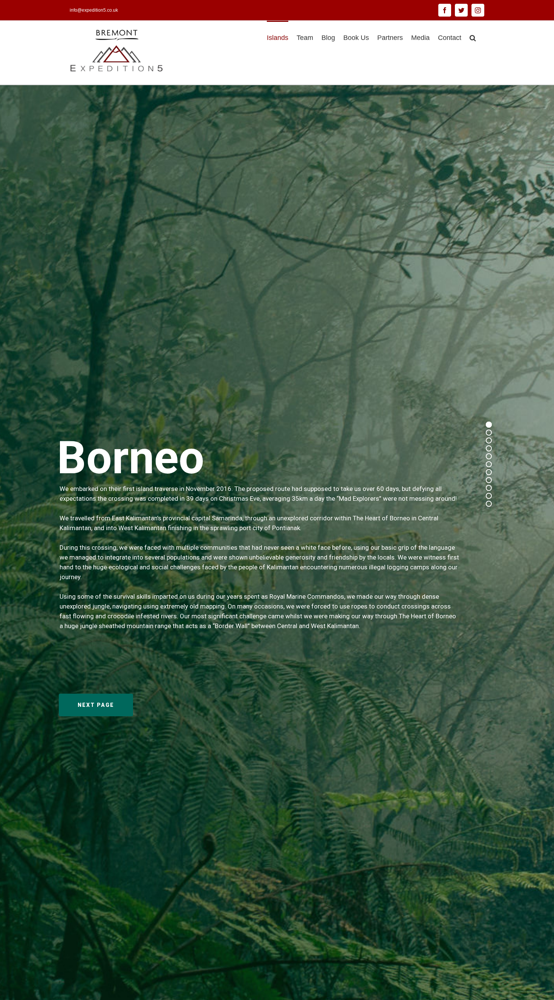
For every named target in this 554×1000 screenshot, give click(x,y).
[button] (473, 37)
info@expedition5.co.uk (94, 10)
